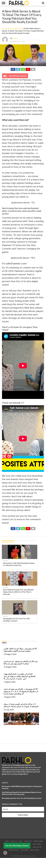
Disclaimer (24, 850)
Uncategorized (15, 28)
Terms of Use (36, 847)
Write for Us (34, 850)
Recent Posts (8, 542)
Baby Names (37, 844)
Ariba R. (15, 38)
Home (4, 28)
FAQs (20, 841)
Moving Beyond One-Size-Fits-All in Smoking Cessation (22, 798)
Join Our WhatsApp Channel (17, 846)
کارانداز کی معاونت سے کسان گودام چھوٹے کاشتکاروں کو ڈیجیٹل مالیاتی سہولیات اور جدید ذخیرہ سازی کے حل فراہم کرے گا (20, 676)
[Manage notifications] (5, 853)
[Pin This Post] (28, 69)
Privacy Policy (14, 850)
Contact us (28, 841)
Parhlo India (38, 841)
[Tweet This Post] (18, 69)
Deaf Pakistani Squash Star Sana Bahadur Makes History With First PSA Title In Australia (21, 793)
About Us (13, 841)
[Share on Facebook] (13, 69)
